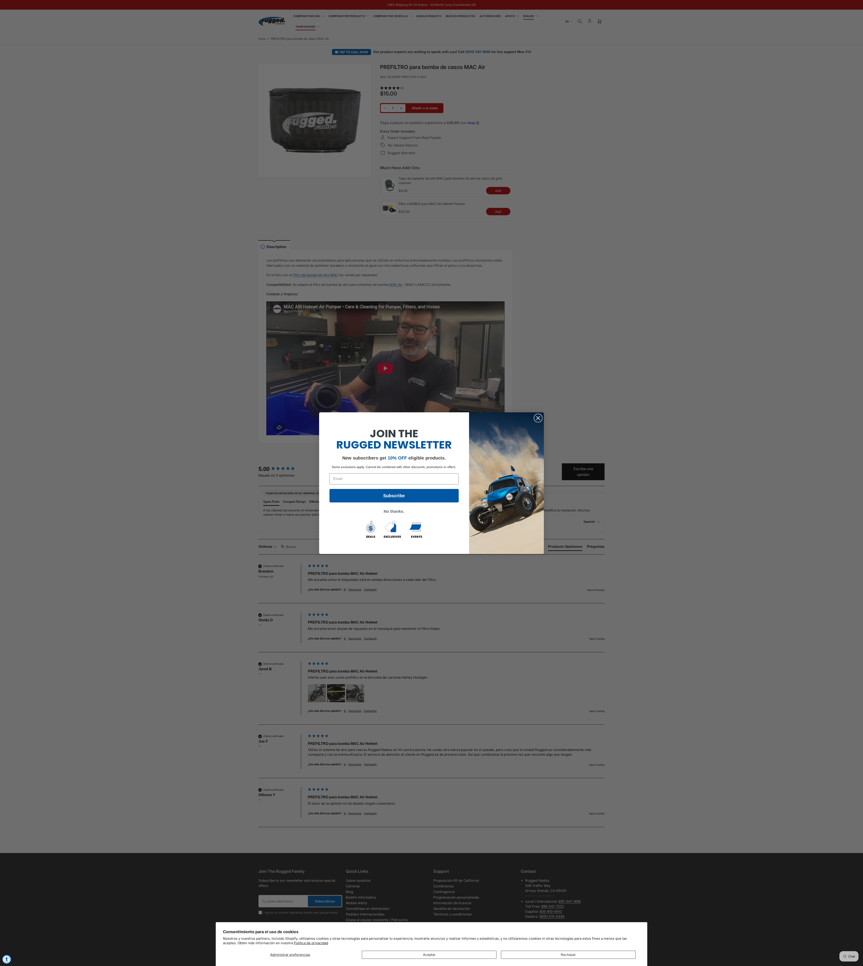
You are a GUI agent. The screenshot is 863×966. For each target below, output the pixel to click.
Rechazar (568, 955)
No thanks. (394, 511)
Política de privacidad (311, 943)
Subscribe (394, 495)
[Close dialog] (538, 418)
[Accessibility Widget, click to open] (6, 959)
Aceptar (429, 955)
